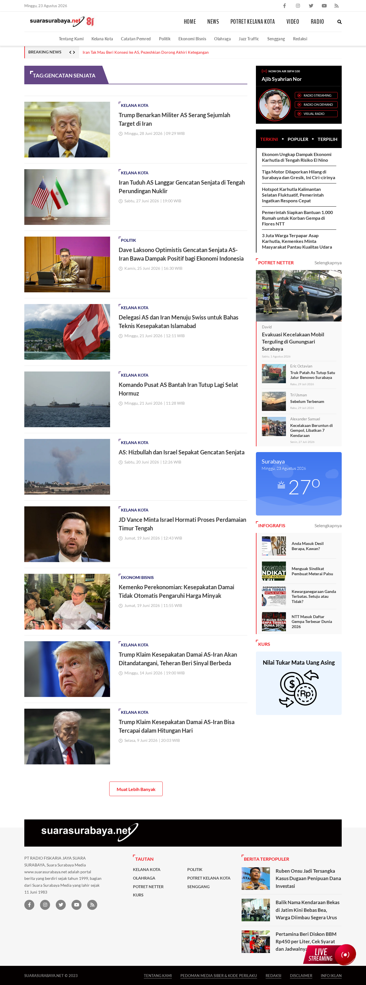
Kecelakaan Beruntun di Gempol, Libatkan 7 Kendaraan (311, 430)
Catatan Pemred (136, 38)
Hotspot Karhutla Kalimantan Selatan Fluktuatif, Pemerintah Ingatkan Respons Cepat (293, 194)
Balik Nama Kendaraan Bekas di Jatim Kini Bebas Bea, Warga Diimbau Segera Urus (307, 909)
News (213, 21)
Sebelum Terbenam (307, 401)
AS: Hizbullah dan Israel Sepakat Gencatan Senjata (181, 452)
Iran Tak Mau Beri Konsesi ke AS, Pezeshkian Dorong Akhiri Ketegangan (146, 52)
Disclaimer (301, 975)
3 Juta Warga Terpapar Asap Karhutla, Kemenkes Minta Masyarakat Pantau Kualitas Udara (297, 241)
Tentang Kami (71, 38)
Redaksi (300, 38)
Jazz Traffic (249, 38)
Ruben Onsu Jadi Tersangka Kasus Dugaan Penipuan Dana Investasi (308, 878)
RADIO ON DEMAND (318, 104)
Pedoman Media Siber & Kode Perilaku (218, 975)
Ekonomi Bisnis (192, 38)
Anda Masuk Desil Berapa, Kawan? (308, 546)
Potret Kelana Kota (252, 21)
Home (190, 21)
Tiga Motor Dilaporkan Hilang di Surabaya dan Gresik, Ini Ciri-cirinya (298, 174)
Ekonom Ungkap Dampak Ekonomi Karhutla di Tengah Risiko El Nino (296, 157)
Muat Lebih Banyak (136, 789)
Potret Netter (148, 886)
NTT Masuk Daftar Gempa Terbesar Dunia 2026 (312, 621)
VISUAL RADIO (314, 113)
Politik (165, 38)
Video (293, 21)
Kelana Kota (102, 38)
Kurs (138, 895)
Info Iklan (331, 975)
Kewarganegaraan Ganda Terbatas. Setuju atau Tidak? (314, 596)
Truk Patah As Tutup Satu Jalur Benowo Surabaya (312, 375)
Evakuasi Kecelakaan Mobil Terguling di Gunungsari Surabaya (293, 341)
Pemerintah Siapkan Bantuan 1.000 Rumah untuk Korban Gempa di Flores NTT (297, 217)
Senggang (276, 38)
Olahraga (222, 38)
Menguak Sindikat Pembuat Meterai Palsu (312, 571)
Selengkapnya (328, 262)
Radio (317, 21)
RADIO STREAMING (317, 95)
